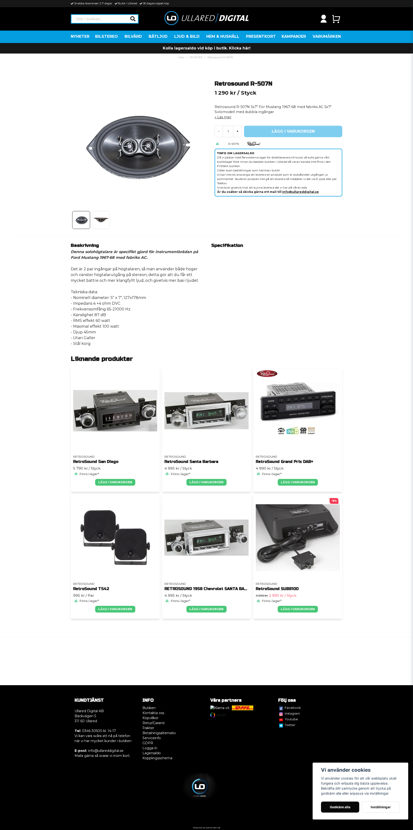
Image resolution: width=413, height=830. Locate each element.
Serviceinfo (151, 738)
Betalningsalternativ (159, 733)
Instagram (292, 713)
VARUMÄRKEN (327, 36)
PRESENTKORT (261, 36)
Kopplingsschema (157, 758)
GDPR (147, 743)
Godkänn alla (340, 807)
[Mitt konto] (323, 19)
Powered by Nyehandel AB (206, 827)
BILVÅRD (133, 36)
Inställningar (381, 807)
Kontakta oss (153, 713)
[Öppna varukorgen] (336, 19)
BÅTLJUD (158, 36)
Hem (181, 57)
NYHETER (80, 36)
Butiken (149, 708)
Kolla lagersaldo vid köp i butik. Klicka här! (206, 48)
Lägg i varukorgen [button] (115, 482)
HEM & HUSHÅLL (222, 36)
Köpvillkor (150, 718)
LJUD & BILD (187, 36)
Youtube (291, 719)
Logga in (149, 748)
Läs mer (224, 117)
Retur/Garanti (153, 723)
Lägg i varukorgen (206, 482)
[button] (133, 19)
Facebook (293, 708)
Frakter (148, 728)
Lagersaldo (151, 753)
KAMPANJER (294, 36)
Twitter (290, 725)
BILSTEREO (106, 36)
